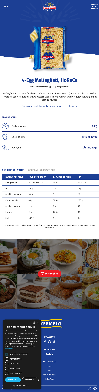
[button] (22, 385)
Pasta (44, 87)
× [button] (38, 323)
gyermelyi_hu (51, 273)
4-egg (49, 87)
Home (32, 87)
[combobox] (34, 322)
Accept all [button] (13, 380)
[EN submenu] (8, 6)
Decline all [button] (30, 380)
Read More (9, 348)
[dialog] (22, 354)
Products (38, 87)
